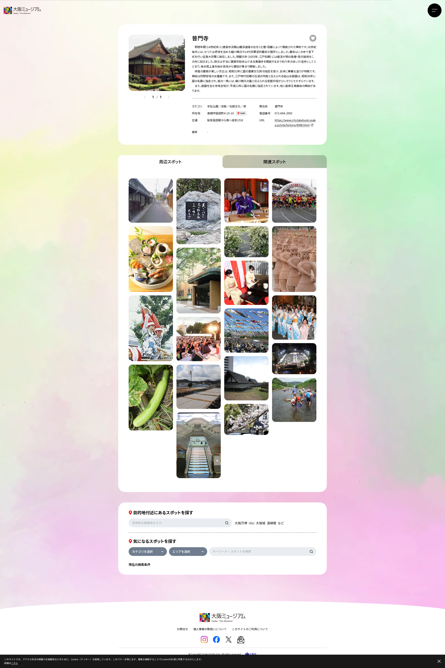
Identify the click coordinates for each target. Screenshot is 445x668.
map (242, 113)
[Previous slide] (145, 97)
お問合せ (182, 629)
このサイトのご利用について (250, 629)
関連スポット (274, 161)
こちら (14, 663)
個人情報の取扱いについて (210, 629)
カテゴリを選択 (142, 551)
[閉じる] (439, 661)
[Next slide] (168, 97)
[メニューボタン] (435, 10)
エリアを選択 (181, 551)
